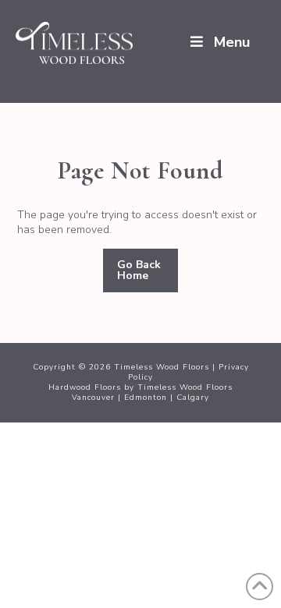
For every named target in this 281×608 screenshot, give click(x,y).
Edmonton (145, 397)
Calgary (192, 397)
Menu (232, 42)
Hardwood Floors (84, 387)
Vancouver (93, 397)
